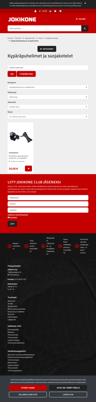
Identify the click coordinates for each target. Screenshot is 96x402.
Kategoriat (48, 49)
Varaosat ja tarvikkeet (16, 311)
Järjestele (12, 102)
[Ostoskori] (60, 11)
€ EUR (44, 11)
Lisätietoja (68, 394)
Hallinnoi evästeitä (28, 394)
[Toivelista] (55, 11)
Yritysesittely (13, 334)
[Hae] (84, 28)
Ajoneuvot (11, 301)
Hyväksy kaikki (28, 387)
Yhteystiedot (13, 337)
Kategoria (12, 82)
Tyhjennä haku (26, 74)
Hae (12, 74)
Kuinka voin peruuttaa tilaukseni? (20, 357)
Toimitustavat (13, 360)
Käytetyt (11, 314)
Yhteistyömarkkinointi (16, 343)
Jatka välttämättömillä (68, 387)
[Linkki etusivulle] (22, 19)
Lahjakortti (12, 319)
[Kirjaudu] (36, 11)
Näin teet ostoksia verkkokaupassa (21, 354)
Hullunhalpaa (12, 317)
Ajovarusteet (13, 306)
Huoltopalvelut (13, 329)
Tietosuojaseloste (15, 370)
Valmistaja (12, 92)
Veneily (10, 303)
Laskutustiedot (14, 340)
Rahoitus (11, 332)
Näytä (10, 112)
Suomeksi (13, 217)
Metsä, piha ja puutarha (17, 309)
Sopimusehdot (13, 365)
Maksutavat (12, 362)
